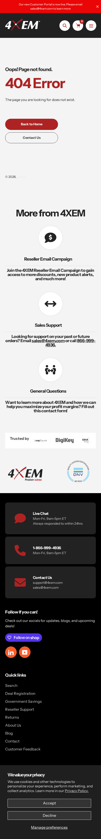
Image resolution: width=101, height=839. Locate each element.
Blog (9, 733)
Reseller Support (19, 709)
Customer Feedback (23, 749)
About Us (13, 725)
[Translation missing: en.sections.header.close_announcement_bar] (97, 6)
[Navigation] (91, 25)
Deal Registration (20, 693)
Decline (49, 815)
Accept (49, 803)
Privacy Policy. (77, 791)
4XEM (21, 177)
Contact (12, 741)
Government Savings (23, 701)
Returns (12, 717)
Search (11, 685)
